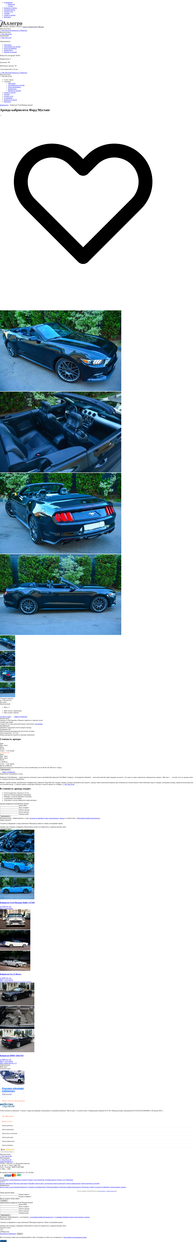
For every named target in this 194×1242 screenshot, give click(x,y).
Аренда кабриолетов (8, 1141)
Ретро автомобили (10, 48)
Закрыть (19, 1234)
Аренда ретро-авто (7, 1137)
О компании (8, 2)
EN (1, 20)
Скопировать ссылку (15, 774)
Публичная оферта (52, 1187)
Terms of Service (110, 1191)
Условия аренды (9, 10)
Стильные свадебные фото (36, 1187)
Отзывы (7, 13)
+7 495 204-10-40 (6, 30)
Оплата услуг (8, 11)
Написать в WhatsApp (19, 30)
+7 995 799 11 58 (5, 38)
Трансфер (31, 1183)
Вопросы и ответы (10, 8)
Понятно (3, 1241)
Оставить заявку (5, 717)
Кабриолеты (8, 50)
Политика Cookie (88, 1187)
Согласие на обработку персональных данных (110, 1187)
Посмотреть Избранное (8, 1234)
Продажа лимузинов (20, 1183)
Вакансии (11, 4)
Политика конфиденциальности (70, 1187)
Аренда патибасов (7, 1145)
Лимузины (7, 45)
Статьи (10, 6)
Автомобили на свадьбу (12, 46)
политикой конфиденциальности (41, 1217)
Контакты (7, 17)
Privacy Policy (102, 1191)
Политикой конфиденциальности (88, 818)
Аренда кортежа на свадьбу (90, 1183)
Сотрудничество (39, 1180)
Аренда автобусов (7, 1125)
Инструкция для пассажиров (10, 1187)
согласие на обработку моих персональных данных (47, 818)
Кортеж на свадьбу (10, 52)
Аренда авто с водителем (9, 1133)
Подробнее (39, 724)
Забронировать (5, 769)
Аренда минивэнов (8, 1129)
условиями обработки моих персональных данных (72, 1217)
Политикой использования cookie (75, 1237)
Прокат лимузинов (6, 1183)
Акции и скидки (9, 15)
